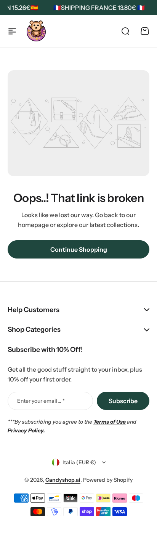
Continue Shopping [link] (78, 249)
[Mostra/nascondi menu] (12, 31)
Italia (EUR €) (79, 462)
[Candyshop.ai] (36, 30)
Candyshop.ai (62, 479)
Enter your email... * (41, 400)
